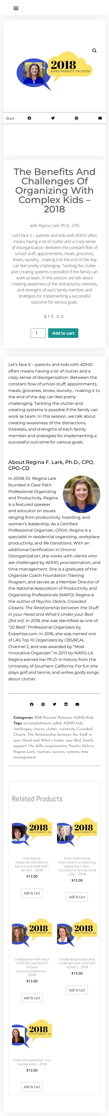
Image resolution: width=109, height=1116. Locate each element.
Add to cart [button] (32, 893)
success (58, 752)
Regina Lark (24, 752)
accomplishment (36, 723)
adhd (56, 723)
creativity (67, 729)
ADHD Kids (84, 718)
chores (38, 729)
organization (56, 746)
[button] (16, 8)
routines (43, 752)
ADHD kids (73, 723)
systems (72, 752)
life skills (35, 746)
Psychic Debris (81, 746)
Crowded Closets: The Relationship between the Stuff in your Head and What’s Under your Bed (52, 734)
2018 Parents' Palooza (52, 718)
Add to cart (63, 333)
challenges (22, 729)
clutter (51, 729)
